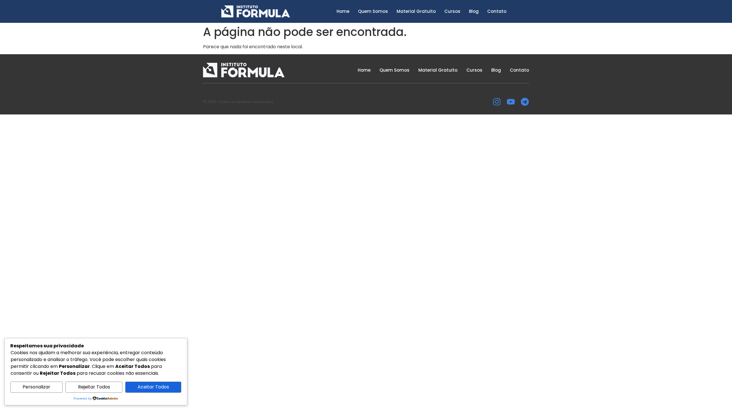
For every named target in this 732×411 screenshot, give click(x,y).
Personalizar (36, 387)
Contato (496, 11)
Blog (474, 11)
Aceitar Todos (153, 387)
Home (343, 11)
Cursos (452, 11)
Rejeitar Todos (94, 387)
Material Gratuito (416, 11)
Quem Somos (373, 11)
